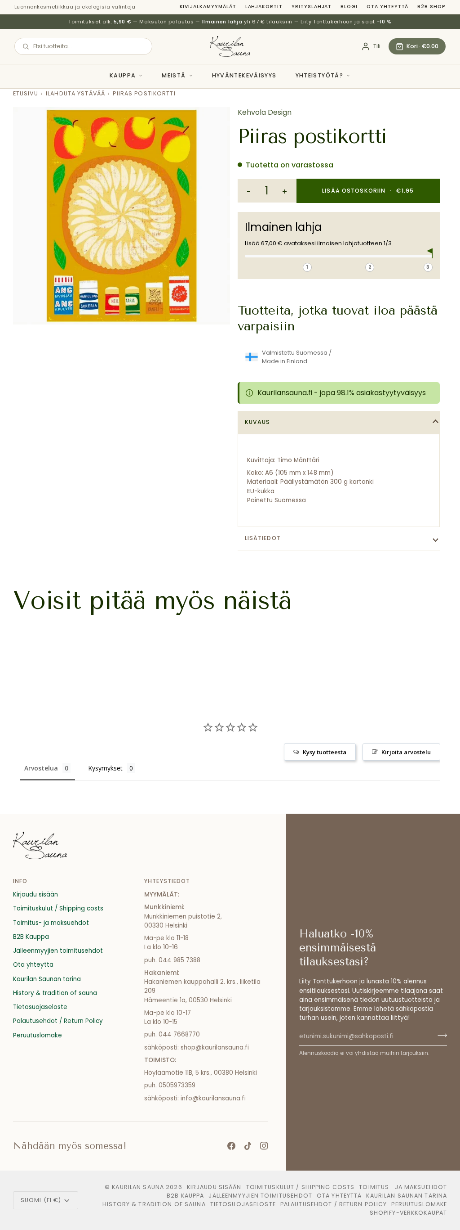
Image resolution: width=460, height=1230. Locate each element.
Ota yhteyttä (387, 6)
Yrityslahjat (312, 6)
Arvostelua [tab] (41, 768)
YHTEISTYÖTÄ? (320, 75)
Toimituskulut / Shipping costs (58, 908)
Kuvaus (257, 422)
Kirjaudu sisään (35, 894)
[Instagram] (264, 1146)
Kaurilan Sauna (138, 1187)
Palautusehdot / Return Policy (58, 1021)
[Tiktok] (248, 1146)
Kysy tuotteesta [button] (324, 752)
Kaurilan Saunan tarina (47, 979)
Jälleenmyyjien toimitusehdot (58, 950)
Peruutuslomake (37, 1035)
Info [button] (20, 881)
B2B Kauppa (31, 937)
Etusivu (25, 93)
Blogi (349, 6)
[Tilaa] (439, 1035)
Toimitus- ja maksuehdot (51, 923)
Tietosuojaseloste (40, 1007)
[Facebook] (231, 1146)
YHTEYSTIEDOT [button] (167, 881)
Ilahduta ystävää (75, 93)
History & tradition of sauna (55, 993)
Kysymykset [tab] (105, 768)
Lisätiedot (263, 538)
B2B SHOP (431, 6)
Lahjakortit (264, 6)
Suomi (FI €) (41, 1200)
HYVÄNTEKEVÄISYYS (244, 75)
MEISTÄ (174, 75)
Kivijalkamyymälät (208, 6)
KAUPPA (123, 75)
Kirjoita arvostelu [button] (406, 752)
